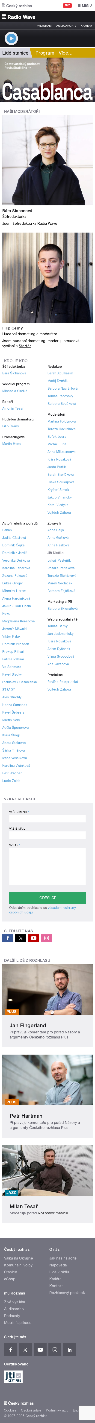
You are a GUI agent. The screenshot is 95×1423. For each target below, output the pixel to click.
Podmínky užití (57, 1410)
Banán (7, 530)
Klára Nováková (59, 459)
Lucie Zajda (11, 781)
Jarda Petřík (57, 467)
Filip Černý (12, 328)
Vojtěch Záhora (59, 512)
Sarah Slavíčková (61, 474)
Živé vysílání (14, 1302)
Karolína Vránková (16, 765)
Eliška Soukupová (61, 482)
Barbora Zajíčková (61, 591)
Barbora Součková (62, 403)
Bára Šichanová (17, 210)
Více (66, 53)
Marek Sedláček (60, 583)
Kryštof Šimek (58, 490)
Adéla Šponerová (15, 727)
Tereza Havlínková (61, 429)
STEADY (8, 689)
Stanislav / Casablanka (19, 682)
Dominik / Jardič (15, 553)
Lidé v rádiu (59, 1272)
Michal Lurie (57, 444)
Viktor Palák (11, 636)
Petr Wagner (12, 773)
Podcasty (12, 1316)
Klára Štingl (11, 735)
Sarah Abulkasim (60, 373)
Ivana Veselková (14, 758)
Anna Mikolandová (62, 452)
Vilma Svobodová (61, 656)
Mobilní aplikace (18, 1323)
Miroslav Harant (14, 591)
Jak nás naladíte (63, 1258)
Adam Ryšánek (59, 649)
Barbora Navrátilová (62, 388)
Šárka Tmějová (13, 750)
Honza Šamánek (14, 705)
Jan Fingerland (28, 1025)
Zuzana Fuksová (14, 575)
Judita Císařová (14, 537)
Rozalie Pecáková (61, 568)
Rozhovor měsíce (53, 1213)
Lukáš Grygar (12, 583)
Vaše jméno (19, 812)
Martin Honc (11, 444)
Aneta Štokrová (14, 743)
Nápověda (58, 1265)
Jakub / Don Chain (16, 606)
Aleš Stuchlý (12, 697)
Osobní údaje (31, 1410)
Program (44, 25)
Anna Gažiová (58, 537)
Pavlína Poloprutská (63, 682)
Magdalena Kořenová (18, 621)
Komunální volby (18, 1265)
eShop (9, 1279)
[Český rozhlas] (17, 5)
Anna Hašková (58, 545)
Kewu (6, 613)
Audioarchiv (66, 25)
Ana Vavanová (58, 664)
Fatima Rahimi (13, 659)
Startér (25, 346)
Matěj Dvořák (58, 381)
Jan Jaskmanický (61, 634)
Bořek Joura (57, 436)
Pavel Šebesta (13, 712)
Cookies (10, 1410)
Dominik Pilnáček (15, 644)
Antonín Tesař (13, 408)
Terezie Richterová (62, 575)
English (78, 1410)
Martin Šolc (11, 720)
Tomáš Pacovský (60, 396)
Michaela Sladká (14, 391)
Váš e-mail (17, 828)
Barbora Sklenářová (63, 608)
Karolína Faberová (16, 568)
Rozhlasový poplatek (67, 1293)
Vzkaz (14, 845)
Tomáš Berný (58, 626)
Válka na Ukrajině (18, 1258)
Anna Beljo (56, 530)
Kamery (87, 25)
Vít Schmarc (11, 667)
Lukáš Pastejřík (59, 560)
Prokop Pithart (13, 651)
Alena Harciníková (16, 598)
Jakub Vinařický (60, 497)
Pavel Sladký (12, 674)
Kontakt (56, 1286)
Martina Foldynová (62, 421)
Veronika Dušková (16, 560)
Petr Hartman (26, 1116)
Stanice (10, 1272)
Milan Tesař (24, 1206)
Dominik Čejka (13, 545)
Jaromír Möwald (14, 629)
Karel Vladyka (58, 505)
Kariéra (55, 1279)
